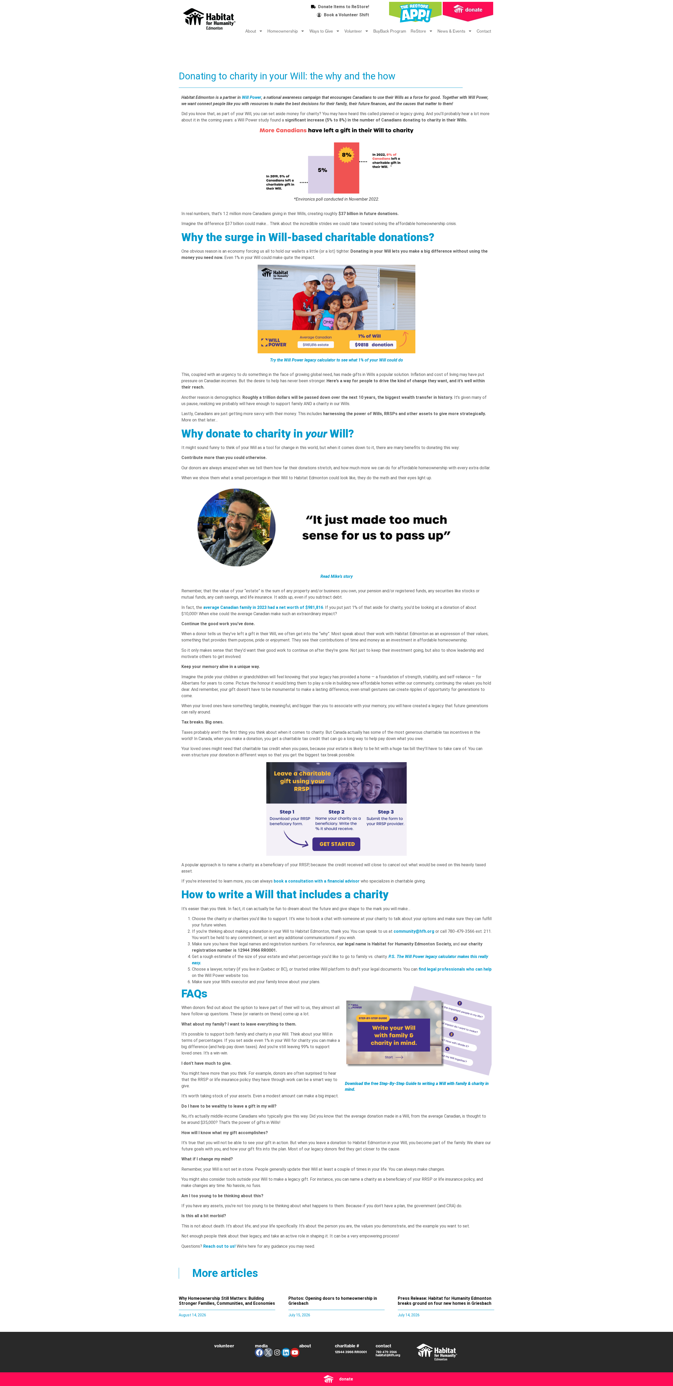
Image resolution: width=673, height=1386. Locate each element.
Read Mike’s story (336, 576)
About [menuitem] (250, 31)
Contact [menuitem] (484, 31)
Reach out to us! (219, 1246)
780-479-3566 (386, 1352)
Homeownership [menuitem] (282, 31)
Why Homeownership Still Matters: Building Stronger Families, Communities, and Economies (227, 1301)
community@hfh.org (414, 931)
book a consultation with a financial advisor (317, 881)
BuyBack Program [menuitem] (389, 31)
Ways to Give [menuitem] (321, 31)
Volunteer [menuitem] (353, 31)
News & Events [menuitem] (451, 31)
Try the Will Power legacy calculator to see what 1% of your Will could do (336, 360)
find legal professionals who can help (455, 969)
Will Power (251, 97)
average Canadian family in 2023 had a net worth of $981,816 (263, 607)
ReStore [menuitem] (418, 31)
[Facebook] (259, 1352)
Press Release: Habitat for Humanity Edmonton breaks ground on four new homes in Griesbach (444, 1301)
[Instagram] (277, 1352)
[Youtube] (294, 1352)
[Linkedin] (285, 1352)
